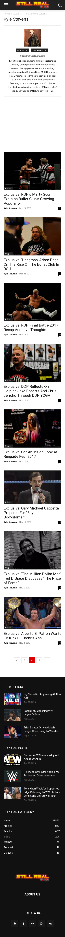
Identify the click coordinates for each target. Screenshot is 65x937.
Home (7, 13)
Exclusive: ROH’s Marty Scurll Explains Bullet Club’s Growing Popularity (29, 199)
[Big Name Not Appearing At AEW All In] (12, 699)
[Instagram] (41, 923)
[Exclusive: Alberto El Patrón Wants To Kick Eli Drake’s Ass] (32, 613)
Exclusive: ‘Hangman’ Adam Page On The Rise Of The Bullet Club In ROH (31, 264)
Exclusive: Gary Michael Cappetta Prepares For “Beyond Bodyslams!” (31, 512)
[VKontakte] (50, 923)
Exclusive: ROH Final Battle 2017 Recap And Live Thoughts (31, 327)
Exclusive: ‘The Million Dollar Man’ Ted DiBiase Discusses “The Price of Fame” (32, 578)
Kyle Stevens (10, 208)
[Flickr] (32, 923)
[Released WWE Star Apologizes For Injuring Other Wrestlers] (12, 776)
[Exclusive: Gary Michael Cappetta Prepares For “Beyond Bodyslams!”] (32, 487)
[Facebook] (23, 923)
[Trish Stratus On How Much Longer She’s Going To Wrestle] (12, 732)
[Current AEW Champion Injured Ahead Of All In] (12, 760)
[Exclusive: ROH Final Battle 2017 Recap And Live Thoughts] (32, 302)
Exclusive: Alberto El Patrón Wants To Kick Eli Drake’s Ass (32, 635)
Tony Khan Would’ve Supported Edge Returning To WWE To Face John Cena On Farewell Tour (42, 792)
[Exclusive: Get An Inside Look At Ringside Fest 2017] (32, 428)
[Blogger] (14, 923)
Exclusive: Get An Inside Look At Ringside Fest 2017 (30, 454)
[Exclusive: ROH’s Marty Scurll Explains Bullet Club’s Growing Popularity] (32, 171)
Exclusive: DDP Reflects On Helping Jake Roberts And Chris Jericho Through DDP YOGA (30, 391)
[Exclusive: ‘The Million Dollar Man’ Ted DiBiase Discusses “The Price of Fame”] (32, 550)
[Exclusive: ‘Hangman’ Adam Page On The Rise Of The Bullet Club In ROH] (32, 236)
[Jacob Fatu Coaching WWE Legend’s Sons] (12, 715)
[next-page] (47, 660)
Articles (8, 188)
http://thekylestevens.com (32, 56)
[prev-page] (17, 660)
